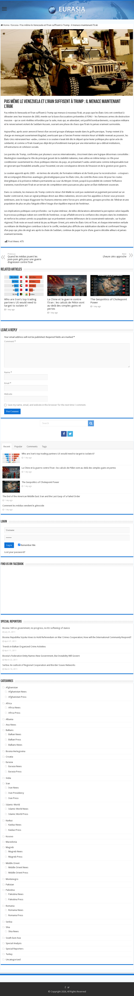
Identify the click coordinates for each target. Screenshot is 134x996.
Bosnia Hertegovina (15, 751)
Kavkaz (9, 820)
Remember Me (27, 545)
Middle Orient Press (18, 872)
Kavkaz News (14, 824)
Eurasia (14, 25)
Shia (8, 927)
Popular (18, 446)
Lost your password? (14, 552)
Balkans (9, 730)
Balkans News (15, 745)
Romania (10, 906)
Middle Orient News (18, 867)
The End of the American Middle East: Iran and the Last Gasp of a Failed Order (41, 496)
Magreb (10, 847)
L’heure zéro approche (114, 255)
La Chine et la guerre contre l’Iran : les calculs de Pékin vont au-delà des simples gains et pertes (65, 304)
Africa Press (14, 713)
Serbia (9, 921)
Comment (10, 341)
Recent (6, 446)
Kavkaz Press (14, 830)
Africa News (14, 707)
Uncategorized (13, 959)
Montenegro (12, 879)
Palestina (10, 890)
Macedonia (11, 842)
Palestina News (15, 894)
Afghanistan (12, 687)
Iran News (13, 787)
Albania (9, 719)
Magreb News (15, 851)
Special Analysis (13, 943)
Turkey (9, 954)
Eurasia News (15, 766)
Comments (32, 446)
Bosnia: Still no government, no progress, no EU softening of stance (36, 628)
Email (7, 383)
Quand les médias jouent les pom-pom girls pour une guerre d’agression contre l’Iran (24, 258)
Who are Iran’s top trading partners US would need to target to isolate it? (20, 302)
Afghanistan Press (17, 697)
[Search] (91, 423)
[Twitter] (70, 434)
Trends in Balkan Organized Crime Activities (24, 646)
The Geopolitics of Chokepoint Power (40, 482)
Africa (9, 703)
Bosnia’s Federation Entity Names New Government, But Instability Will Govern (41, 655)
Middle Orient (13, 863)
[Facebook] (64, 434)
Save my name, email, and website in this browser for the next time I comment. (47, 405)
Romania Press (15, 915)
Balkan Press (14, 739)
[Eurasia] (67, 9)
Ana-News (11, 724)
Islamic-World (13, 804)
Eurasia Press (14, 771)
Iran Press (13, 798)
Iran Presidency (16, 793)
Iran (8, 783)
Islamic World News (18, 809)
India (8, 778)
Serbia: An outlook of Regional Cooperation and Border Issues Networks (38, 665)
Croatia (9, 756)
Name (8, 372)
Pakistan (10, 884)
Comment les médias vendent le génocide (23, 505)
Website (8, 394)
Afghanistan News (17, 691)
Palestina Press (15, 899)
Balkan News (14, 734)
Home (6, 25)
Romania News (15, 910)
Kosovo (9, 836)
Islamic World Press (18, 814)
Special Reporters (14, 948)
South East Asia (13, 938)
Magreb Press (15, 856)
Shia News (13, 931)
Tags (44, 446)
